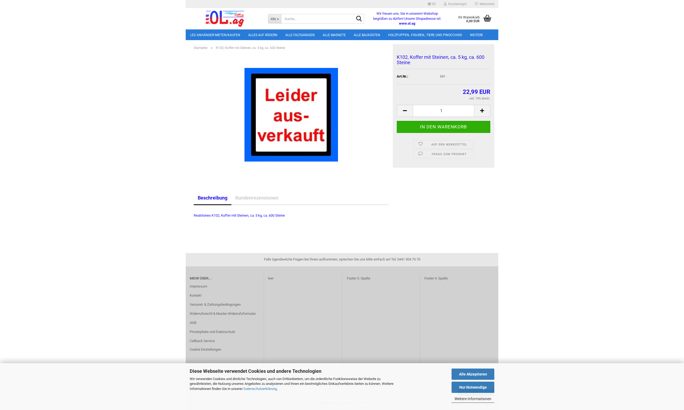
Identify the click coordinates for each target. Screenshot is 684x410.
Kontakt (195, 295)
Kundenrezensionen (256, 198)
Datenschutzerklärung (260, 389)
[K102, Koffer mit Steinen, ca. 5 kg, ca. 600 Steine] (291, 114)
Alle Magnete (334, 35)
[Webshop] (225, 18)
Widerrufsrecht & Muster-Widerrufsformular (223, 314)
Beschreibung (212, 198)
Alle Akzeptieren (473, 374)
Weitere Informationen (472, 399)
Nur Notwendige (473, 387)
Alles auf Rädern (262, 35)
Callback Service (202, 341)
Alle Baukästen (367, 35)
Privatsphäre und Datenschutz (212, 332)
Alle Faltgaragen (300, 35)
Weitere (476, 35)
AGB (193, 323)
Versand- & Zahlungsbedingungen (215, 304)
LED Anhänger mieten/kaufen (215, 35)
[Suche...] (359, 19)
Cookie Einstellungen (205, 349)
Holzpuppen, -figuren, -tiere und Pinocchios (425, 35)
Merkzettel (486, 4)
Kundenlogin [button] (457, 4)
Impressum (198, 286)
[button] (432, 4)
